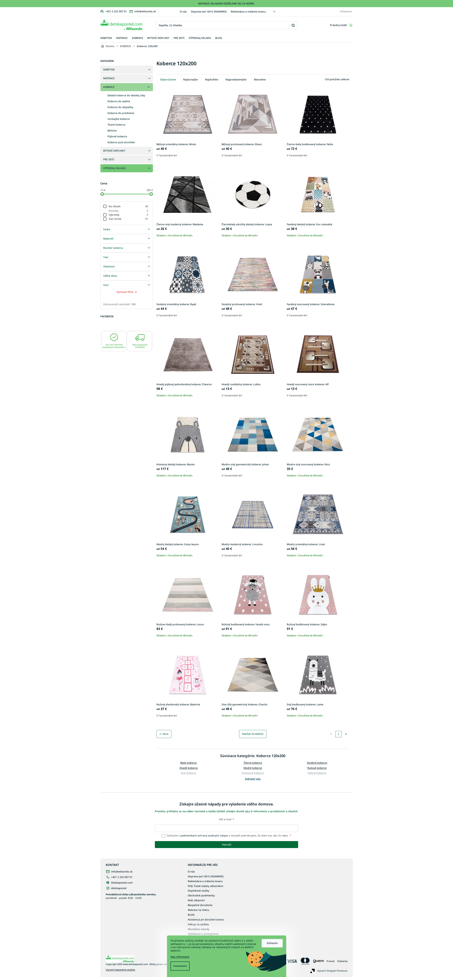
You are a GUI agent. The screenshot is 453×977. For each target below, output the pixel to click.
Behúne (112, 130)
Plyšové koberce (117, 136)
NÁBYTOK (109, 69)
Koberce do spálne (119, 101)
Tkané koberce (116, 124)
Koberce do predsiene (121, 113)
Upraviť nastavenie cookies (120, 969)
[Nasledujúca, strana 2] (338, 734)
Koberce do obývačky (120, 107)
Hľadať (293, 25)
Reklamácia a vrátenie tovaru (248, 11)
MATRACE (109, 78)
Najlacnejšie (190, 79)
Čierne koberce (253, 762)
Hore (165, 734)
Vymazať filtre (125, 292)
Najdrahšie (211, 79)
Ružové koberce (317, 768)
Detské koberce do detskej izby (126, 95)
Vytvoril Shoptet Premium (332, 970)
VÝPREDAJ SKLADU (114, 168)
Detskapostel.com (122, 882)
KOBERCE (108, 87)
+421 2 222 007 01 (121, 877)
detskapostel (119, 888)
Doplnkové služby (198, 890)
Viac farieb (128, 218)
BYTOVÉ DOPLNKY (114, 150)
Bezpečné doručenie (200, 905)
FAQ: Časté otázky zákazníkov (205, 886)
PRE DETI (108, 159)
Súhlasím (272, 943)
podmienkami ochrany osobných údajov (204, 835)
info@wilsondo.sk (122, 871)
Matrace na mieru (198, 910)
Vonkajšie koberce (119, 119)
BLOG (191, 914)
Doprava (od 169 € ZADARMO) (209, 11)
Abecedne (260, 79)
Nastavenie (180, 966)
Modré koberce (252, 768)
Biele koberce (188, 762)
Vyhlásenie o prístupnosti (203, 933)
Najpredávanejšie (236, 79)
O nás (183, 11)
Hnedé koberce (188, 768)
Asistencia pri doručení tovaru (206, 919)
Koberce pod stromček (121, 142)
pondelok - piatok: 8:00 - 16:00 (131, 896)
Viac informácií (180, 956)
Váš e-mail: (226, 819)
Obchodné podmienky (201, 895)
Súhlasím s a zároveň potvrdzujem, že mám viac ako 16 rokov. (228, 835)
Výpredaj (128, 214)
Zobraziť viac (253, 778)
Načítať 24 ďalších (252, 734)
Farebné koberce (317, 762)
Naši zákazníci (196, 900)
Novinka (128, 210)
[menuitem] (106, 38)
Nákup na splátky (198, 924)
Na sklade (128, 206)
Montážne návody (198, 929)
